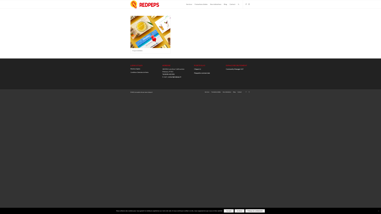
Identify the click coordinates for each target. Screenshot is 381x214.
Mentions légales (135, 69)
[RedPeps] (144, 4)
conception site (139, 92)
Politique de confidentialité (255, 211)
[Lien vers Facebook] (246, 4)
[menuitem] (189, 4)
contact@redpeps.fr (174, 77)
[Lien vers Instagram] (249, 4)
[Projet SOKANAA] (150, 32)
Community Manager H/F (234, 69)
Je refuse (239, 211)
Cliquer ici (197, 69)
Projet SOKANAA (137, 51)
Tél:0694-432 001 (168, 74)
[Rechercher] (238, 4)
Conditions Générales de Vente (139, 72)
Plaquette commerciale (202, 73)
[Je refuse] (379, 211)
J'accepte (228, 211)
